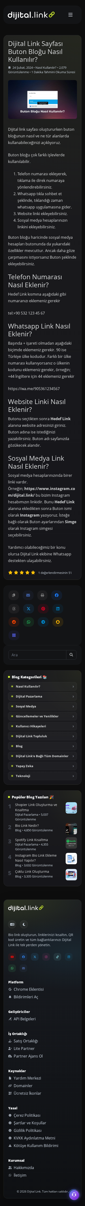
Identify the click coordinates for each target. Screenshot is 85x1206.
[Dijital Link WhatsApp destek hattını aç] (28, 622)
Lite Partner (24, 1048)
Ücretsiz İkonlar (27, 1093)
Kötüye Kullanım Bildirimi (35, 1145)
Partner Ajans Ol (28, 1056)
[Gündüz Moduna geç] (24, 924)
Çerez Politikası (26, 1115)
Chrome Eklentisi (28, 989)
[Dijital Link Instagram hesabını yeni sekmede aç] (46, 957)
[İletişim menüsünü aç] (74, 1194)
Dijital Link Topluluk (31, 736)
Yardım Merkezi (27, 1078)
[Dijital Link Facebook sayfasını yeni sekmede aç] (56, 595)
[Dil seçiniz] (12, 924)
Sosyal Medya (26, 706)
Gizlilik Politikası (27, 1130)
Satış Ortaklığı (25, 1041)
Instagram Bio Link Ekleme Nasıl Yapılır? (36, 858)
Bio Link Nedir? (27, 825)
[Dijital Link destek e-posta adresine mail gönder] (28, 595)
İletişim (19, 1175)
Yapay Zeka (24, 766)
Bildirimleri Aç (25, 996)
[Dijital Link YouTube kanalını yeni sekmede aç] (12, 957)
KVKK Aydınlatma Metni (34, 1138)
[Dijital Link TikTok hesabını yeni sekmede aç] (57, 957)
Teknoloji (23, 776)
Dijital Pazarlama (29, 696)
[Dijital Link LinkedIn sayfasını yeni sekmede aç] (57, 608)
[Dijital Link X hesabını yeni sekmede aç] (28, 608)
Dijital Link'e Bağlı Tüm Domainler (42, 756)
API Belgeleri (24, 1019)
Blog (19, 746)
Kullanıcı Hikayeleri (31, 726)
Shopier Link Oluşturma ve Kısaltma (36, 807)
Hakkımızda (23, 1167)
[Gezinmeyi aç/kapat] (70, 14)
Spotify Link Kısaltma (31, 839)
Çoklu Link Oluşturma (32, 871)
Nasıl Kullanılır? (45, 67)
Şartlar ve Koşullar (29, 1122)
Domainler (23, 1085)
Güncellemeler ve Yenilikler (37, 716)
